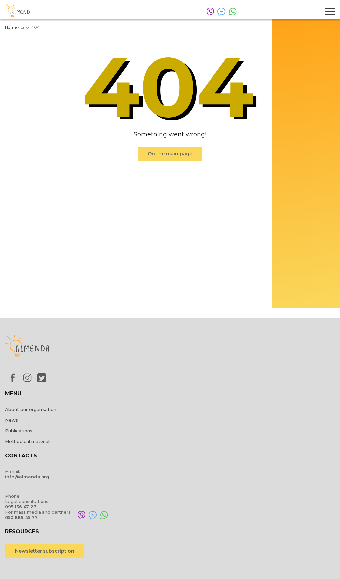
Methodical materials (28, 441)
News (11, 420)
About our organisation (30, 409)
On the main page (170, 154)
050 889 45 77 (21, 517)
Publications (18, 430)
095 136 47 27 (20, 506)
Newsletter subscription (44, 551)
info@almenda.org (27, 476)
